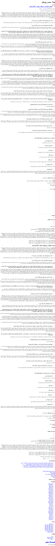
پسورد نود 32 (52, 473)
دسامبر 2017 (50, 498)
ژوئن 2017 (51, 504)
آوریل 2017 (51, 506)
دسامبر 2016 (50, 508)
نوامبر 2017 (51, 499)
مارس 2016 (51, 517)
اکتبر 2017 (51, 500)
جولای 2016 (51, 513)
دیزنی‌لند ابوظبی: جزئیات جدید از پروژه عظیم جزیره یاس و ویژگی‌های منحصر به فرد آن (37, 464)
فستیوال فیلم (50, 542)
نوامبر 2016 (51, 509)
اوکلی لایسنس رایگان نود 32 (50, 474)
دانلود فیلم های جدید (49, 530)
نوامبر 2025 (51, 489)
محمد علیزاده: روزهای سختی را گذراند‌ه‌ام (40, 6)
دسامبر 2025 (50, 488)
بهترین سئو (53, 476)
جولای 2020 (51, 492)
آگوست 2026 (50, 483)
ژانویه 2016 (51, 519)
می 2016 (51, 515)
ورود (52, 536)
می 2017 (51, 505)
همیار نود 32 (53, 475)
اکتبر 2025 (51, 490)
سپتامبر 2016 (50, 511)
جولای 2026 (51, 484)
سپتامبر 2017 (50, 501)
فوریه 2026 (51, 486)
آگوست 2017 (50, 502)
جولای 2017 (51, 503)
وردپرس (51, 539)
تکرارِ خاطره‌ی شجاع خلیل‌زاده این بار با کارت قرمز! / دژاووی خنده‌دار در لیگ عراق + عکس (37, 462)
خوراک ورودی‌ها (50, 537)
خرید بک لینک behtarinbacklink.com (49, 471)
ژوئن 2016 (51, 514)
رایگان (54, 477)
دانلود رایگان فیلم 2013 (49, 526)
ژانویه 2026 (51, 487)
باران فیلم (46, 8)
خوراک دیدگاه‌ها (50, 538)
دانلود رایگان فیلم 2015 (49, 527)
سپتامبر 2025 (50, 491)
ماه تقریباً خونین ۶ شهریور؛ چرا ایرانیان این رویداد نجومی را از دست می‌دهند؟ (39, 463)
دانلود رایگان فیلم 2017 (49, 529)
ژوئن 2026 (51, 485)
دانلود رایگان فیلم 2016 (49, 528)
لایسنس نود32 (52, 472)
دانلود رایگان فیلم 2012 (49, 525)
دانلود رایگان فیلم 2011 (49, 524)
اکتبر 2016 (51, 510)
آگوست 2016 (50, 512)
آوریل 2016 (51, 516)
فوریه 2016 (51, 518)
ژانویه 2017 (51, 507)
